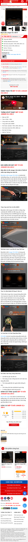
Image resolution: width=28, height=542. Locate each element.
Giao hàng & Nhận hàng (6, 520)
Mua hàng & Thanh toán (19, 517)
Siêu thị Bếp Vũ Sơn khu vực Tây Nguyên (14, 490)
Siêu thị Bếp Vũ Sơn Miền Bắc (13, 485)
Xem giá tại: (5, 0)
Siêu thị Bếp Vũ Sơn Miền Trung (14, 487)
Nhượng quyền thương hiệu (7, 523)
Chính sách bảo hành (18, 521)
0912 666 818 (5, 70)
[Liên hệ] (2, 498)
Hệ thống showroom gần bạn (7, 61)
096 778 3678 (5, 64)
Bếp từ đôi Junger (5, 396)
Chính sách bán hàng (18, 519)
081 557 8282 (5, 66)
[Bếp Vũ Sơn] (14, 1)
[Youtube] (11, 498)
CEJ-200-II (3, 336)
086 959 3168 (5, 78)
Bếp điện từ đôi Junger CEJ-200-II (9, 175)
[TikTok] (8, 498)
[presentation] (2, 17)
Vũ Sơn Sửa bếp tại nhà (6, 518)
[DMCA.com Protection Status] (5, 508)
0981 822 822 (5, 74)
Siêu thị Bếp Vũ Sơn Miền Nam (14, 493)
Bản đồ (20, 64)
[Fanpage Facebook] (5, 498)
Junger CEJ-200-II (13, 252)
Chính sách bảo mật (18, 515)
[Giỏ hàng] (27, 1)
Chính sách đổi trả (18, 523)
